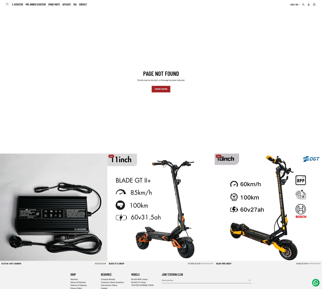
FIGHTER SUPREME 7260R (142, 285)
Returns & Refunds (78, 282)
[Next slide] (211, 207)
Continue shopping (161, 89)
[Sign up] (249, 280)
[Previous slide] (111, 207)
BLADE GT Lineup (138, 282)
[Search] (303, 4)
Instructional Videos (109, 285)
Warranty (74, 279)
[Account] (308, 4)
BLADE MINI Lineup (139, 279)
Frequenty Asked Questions (112, 282)
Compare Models (108, 279)
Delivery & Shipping (78, 285)
